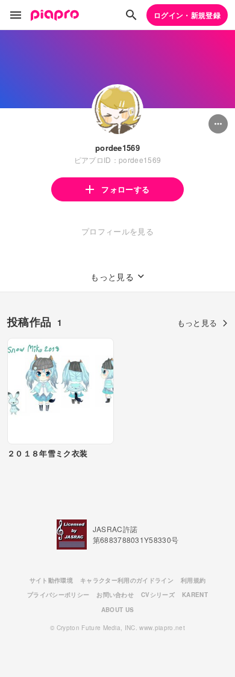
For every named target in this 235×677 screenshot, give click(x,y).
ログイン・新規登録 (187, 15)
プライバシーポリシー (58, 594)
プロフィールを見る (117, 231)
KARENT (195, 594)
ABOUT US (117, 609)
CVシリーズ (158, 594)
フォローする (125, 189)
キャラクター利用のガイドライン (127, 580)
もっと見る (197, 322)
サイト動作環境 (51, 580)
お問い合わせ (115, 594)
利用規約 (193, 580)
